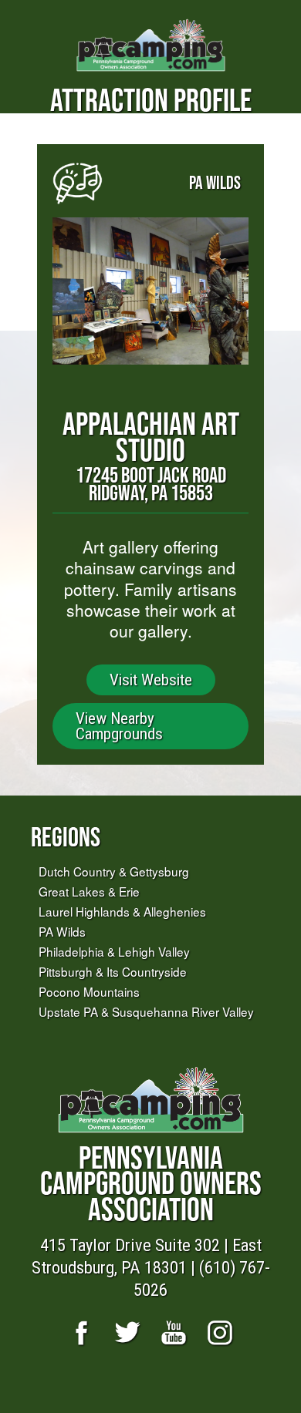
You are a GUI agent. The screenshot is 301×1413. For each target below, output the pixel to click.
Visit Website (151, 680)
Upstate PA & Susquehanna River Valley (146, 1011)
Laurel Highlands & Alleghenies (122, 911)
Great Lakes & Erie (89, 891)
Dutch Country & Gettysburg (114, 871)
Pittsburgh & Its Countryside (113, 971)
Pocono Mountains (89, 991)
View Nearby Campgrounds (119, 726)
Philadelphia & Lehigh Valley (114, 951)
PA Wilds (62, 931)
